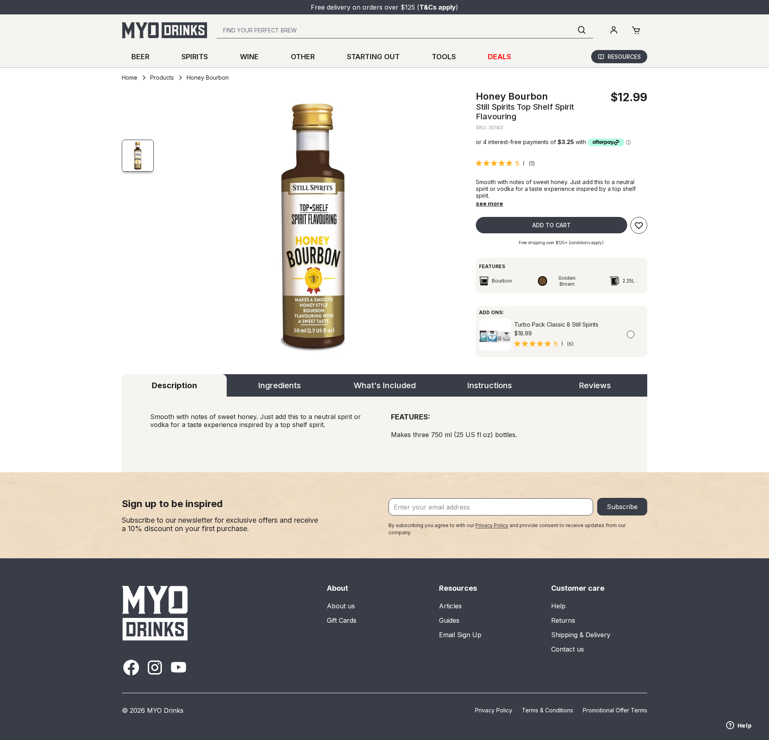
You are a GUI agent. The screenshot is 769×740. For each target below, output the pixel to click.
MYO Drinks (165, 710)
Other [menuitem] (303, 56)
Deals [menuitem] (499, 56)
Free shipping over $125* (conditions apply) (561, 242)
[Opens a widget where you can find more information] (739, 726)
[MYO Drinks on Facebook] (131, 667)
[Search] (582, 30)
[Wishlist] (638, 225)
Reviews (595, 385)
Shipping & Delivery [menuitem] (580, 635)
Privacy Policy (491, 525)
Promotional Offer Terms (615, 710)
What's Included (385, 385)
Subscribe (622, 507)
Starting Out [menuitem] (373, 56)
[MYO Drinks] (164, 30)
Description (174, 385)
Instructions (489, 385)
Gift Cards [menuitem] (341, 620)
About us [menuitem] (341, 606)
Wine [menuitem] (249, 56)
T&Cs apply (437, 7)
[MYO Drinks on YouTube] (178, 667)
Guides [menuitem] (449, 620)
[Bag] (636, 30)
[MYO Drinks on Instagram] (154, 667)
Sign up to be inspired (172, 503)
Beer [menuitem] (140, 56)
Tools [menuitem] (444, 56)
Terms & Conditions (547, 710)
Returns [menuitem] (563, 620)
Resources (624, 56)
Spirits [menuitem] (194, 56)
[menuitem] (614, 30)
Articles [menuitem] (450, 606)
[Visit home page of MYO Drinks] (155, 613)
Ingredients (279, 385)
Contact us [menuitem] (567, 649)
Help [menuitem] (558, 606)
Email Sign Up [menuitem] (460, 635)
